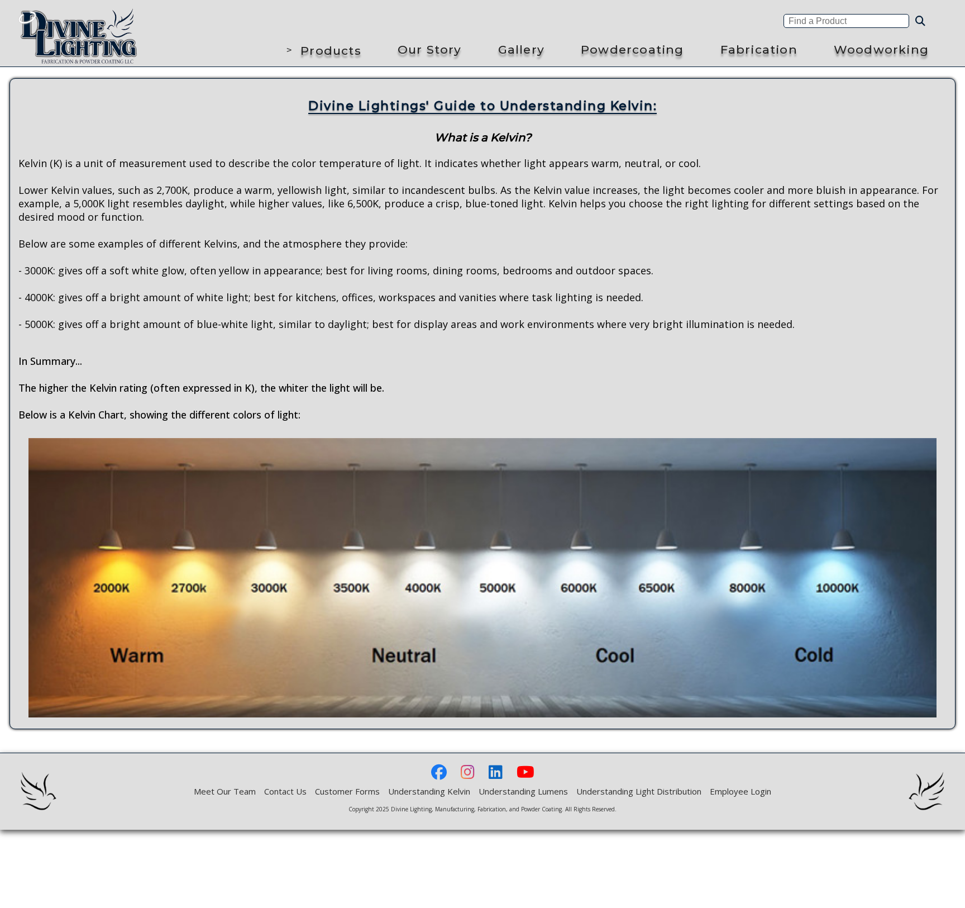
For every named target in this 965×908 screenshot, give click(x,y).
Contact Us (285, 791)
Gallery (521, 49)
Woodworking (881, 49)
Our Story (430, 49)
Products (330, 51)
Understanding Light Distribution (638, 791)
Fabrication (758, 49)
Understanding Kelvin (429, 791)
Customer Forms (347, 791)
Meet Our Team (225, 791)
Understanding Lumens (523, 791)
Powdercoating (632, 49)
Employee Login (740, 791)
